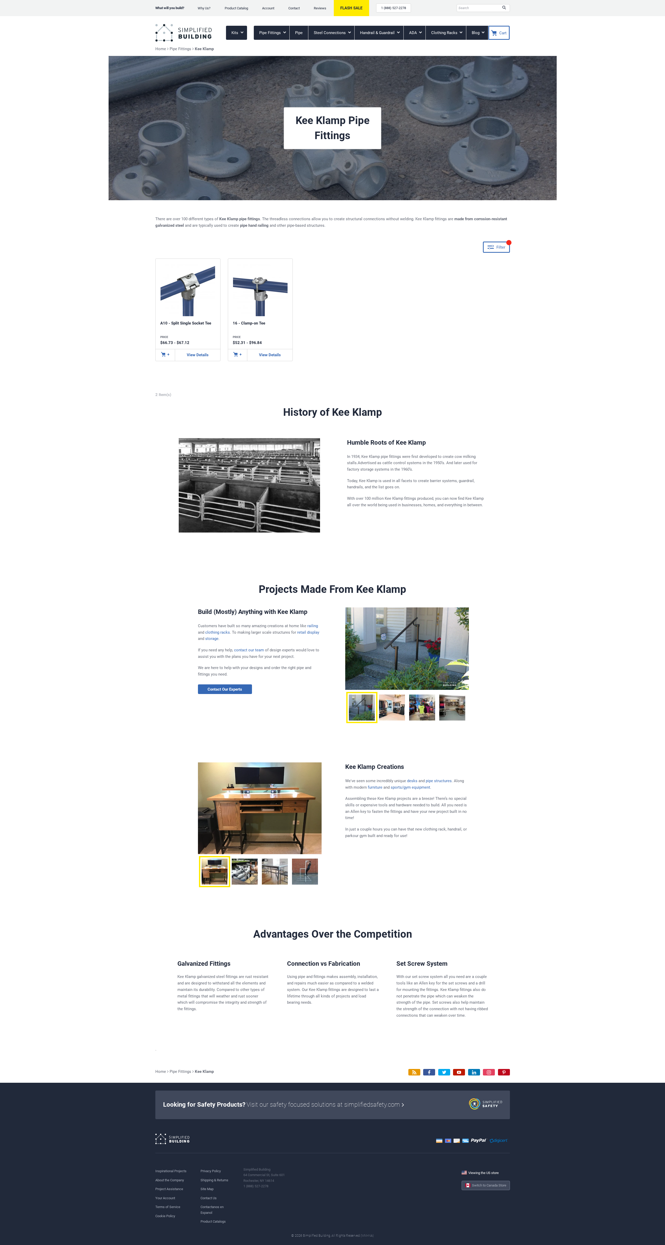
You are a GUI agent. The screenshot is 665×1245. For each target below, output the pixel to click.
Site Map (207, 1189)
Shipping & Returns (214, 1180)
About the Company (169, 1180)
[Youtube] (459, 1072)
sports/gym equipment (410, 787)
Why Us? (204, 8)
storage (211, 638)
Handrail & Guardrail (378, 32)
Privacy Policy (211, 1171)
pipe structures (439, 781)
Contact (294, 8)
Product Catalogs (213, 1221)
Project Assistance (169, 1189)
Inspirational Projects (171, 1171)
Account (268, 8)
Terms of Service (167, 1207)
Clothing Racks (444, 32)
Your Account (165, 1198)
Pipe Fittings (270, 32)
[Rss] (414, 1072)
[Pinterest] (504, 1072)
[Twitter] (444, 1072)
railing (312, 626)
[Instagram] (489, 1072)
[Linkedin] (474, 1072)
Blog (476, 32)
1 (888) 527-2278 (393, 8)
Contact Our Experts (225, 689)
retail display (308, 632)
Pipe (299, 32)
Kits (235, 32)
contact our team (249, 650)
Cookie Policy (165, 1216)
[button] (361, 707)
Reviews (320, 8)
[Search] (504, 8)
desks (412, 781)
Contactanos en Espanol (212, 1209)
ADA (413, 32)
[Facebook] (429, 1072)
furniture (375, 787)
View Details (198, 355)
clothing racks (217, 632)
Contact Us (209, 1198)
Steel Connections (330, 32)
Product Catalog (236, 8)
